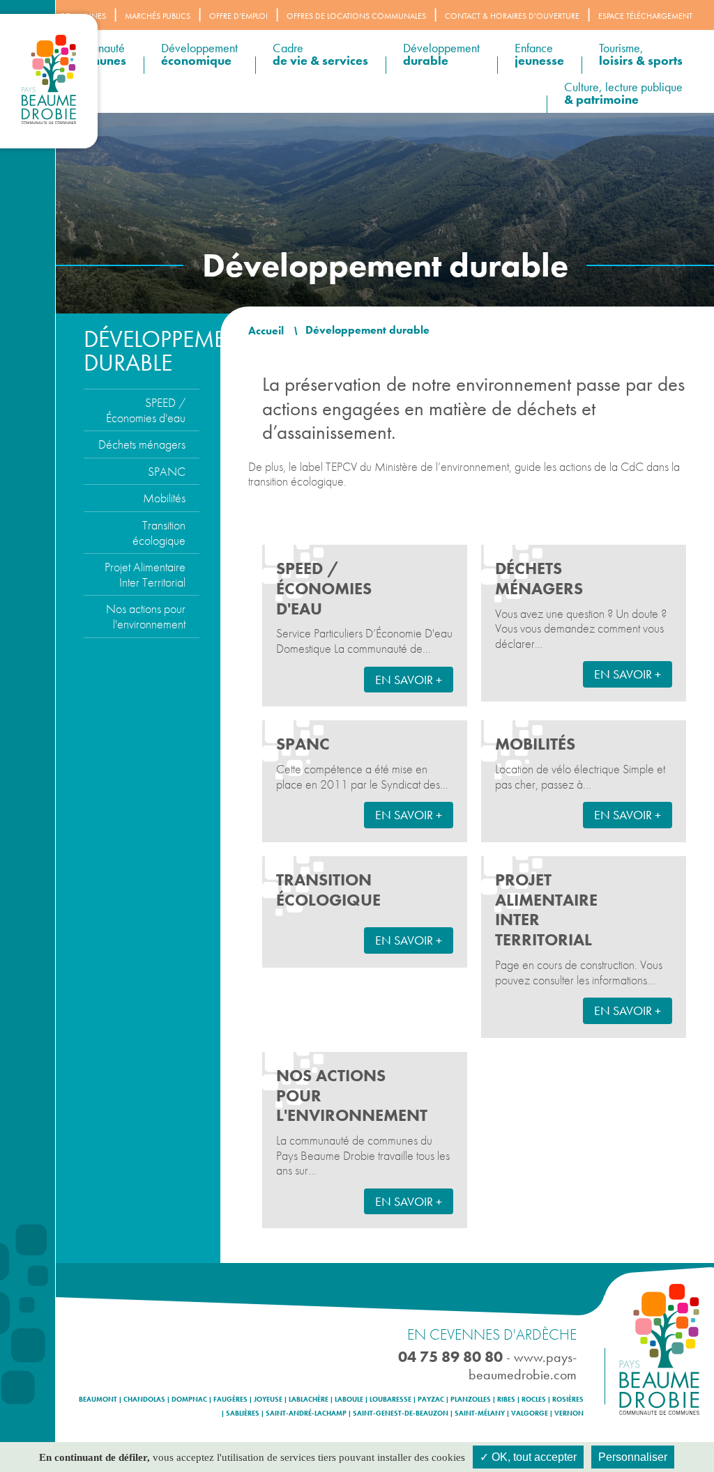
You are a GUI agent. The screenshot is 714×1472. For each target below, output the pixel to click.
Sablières (242, 1413)
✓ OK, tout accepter (528, 1457)
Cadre (320, 54)
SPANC (166, 471)
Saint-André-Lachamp (306, 1413)
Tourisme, (641, 54)
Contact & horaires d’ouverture (512, 16)
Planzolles (470, 1399)
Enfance (539, 54)
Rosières (568, 1399)
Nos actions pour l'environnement (145, 616)
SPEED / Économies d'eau (145, 410)
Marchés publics (157, 16)
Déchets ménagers (141, 444)
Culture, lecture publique (623, 93)
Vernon (569, 1413)
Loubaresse (390, 1399)
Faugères (230, 1399)
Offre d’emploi (238, 16)
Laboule (349, 1399)
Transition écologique (158, 532)
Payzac (431, 1399)
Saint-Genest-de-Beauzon (400, 1413)
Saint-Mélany (480, 1413)
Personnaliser (632, 1457)
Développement (199, 54)
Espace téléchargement (645, 16)
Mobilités (164, 498)
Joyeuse (268, 1399)
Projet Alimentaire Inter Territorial (145, 574)
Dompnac (189, 1399)
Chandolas (144, 1399)
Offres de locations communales (356, 16)
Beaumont (98, 1399)
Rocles (534, 1399)
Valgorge (529, 1413)
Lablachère (308, 1399)
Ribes (506, 1399)
